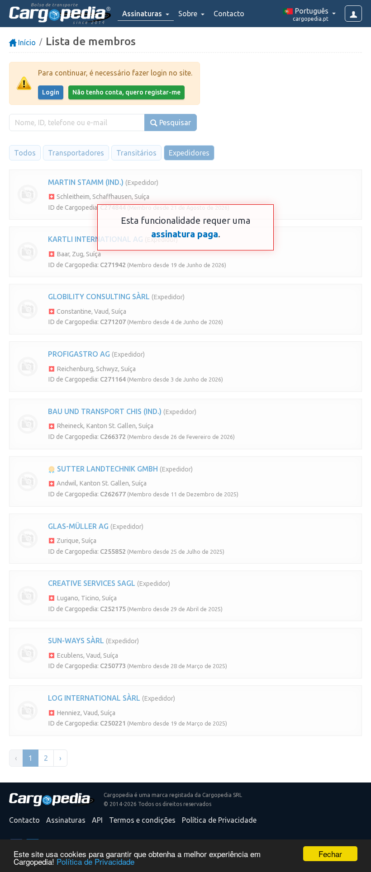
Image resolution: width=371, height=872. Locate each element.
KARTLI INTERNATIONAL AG (95, 239)
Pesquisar (174, 122)
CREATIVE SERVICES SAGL (91, 583)
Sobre (188, 13)
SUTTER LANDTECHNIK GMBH (106, 469)
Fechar (330, 853)
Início (26, 42)
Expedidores (189, 153)
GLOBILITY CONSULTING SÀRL (99, 296)
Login (50, 92)
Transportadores (76, 153)
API (97, 820)
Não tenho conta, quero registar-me (126, 92)
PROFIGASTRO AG (79, 354)
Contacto (229, 13)
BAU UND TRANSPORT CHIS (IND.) (105, 411)
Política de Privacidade (95, 861)
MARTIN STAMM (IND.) (86, 182)
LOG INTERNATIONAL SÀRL (94, 698)
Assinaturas (66, 820)
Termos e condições (142, 820)
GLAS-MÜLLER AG (78, 526)
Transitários (136, 153)
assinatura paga (184, 234)
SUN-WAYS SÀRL (76, 640)
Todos (25, 153)
